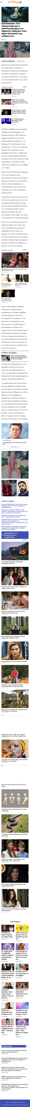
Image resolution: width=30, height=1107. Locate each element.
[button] (15, 14)
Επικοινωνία (22, 1102)
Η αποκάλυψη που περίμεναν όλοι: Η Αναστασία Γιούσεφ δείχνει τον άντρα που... (22, 955)
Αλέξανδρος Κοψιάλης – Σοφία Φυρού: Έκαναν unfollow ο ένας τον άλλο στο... (7, 994)
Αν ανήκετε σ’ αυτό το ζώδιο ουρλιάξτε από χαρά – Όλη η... (22, 1012)
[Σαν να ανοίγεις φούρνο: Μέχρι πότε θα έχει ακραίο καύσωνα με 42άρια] (5, 358)
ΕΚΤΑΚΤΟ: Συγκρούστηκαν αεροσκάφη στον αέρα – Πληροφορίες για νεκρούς (13, 516)
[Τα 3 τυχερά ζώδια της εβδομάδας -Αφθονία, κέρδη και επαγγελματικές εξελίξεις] (7, 946)
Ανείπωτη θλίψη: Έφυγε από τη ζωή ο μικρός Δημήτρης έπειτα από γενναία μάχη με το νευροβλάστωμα (14, 506)
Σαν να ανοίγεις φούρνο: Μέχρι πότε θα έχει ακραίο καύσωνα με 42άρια (19, 357)
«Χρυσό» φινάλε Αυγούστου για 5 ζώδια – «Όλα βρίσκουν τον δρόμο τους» (22, 1030)
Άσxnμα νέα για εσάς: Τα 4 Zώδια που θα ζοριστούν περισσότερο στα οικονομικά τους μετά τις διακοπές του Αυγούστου (14, 511)
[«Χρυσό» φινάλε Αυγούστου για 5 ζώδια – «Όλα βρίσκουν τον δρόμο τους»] (22, 1022)
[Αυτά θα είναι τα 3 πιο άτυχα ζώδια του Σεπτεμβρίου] (22, 967)
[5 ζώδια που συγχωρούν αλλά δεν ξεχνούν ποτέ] (7, 1005)
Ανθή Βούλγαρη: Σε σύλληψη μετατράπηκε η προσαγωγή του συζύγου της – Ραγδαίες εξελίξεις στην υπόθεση (14, 528)
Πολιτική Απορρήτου (13, 1102)
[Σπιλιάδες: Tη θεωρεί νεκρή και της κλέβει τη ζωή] (7, 928)
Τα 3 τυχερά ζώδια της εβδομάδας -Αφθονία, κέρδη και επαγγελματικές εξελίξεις (7, 955)
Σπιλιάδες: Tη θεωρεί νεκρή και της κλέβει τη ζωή (6, 935)
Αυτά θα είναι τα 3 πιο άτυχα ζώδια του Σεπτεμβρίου (22, 973)
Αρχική (6, 1102)
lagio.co (26, 1104)
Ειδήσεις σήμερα (7, 501)
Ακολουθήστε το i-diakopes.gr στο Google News (11, 535)
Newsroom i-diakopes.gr (8, 61)
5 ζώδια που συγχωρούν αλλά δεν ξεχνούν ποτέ (6, 1012)
